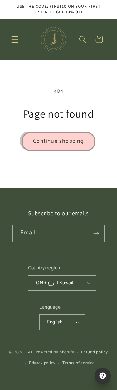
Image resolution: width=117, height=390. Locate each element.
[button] (15, 39)
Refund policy (94, 352)
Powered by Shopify (55, 352)
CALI (30, 352)
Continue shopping (58, 141)
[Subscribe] (96, 233)
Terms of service (78, 363)
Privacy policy (42, 363)
